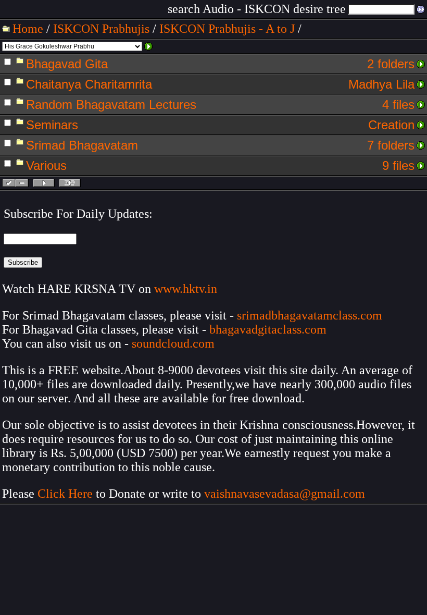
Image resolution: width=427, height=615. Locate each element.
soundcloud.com (173, 343)
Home (27, 28)
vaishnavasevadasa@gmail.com (286, 493)
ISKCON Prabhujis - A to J (227, 28)
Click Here (65, 493)
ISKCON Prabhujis (101, 28)
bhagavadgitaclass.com (267, 329)
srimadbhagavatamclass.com (309, 315)
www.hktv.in (185, 289)
